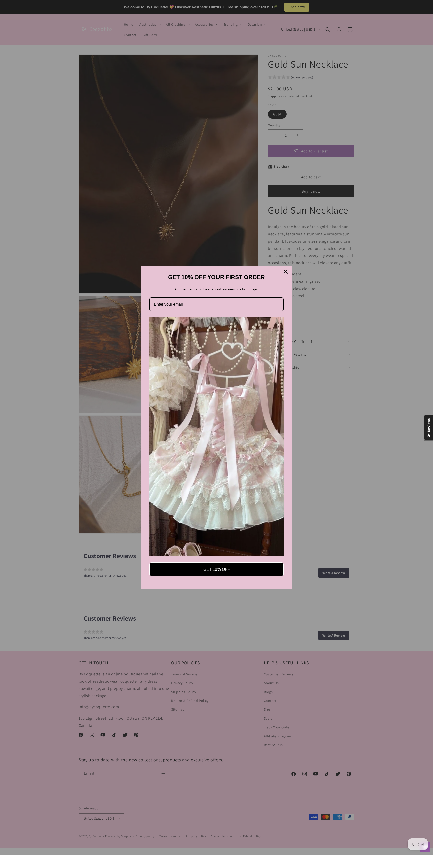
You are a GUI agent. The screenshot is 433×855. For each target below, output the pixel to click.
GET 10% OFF (216, 569)
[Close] (286, 272)
